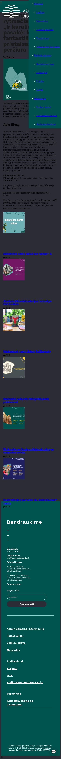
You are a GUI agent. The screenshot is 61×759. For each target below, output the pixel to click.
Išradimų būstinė (43, 107)
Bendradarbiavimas (45, 64)
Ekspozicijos (42, 21)
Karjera (39, 89)
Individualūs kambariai (46, 115)
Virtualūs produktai (44, 29)
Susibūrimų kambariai (46, 124)
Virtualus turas (42, 38)
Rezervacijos (40, 98)
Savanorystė (41, 72)
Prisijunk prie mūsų (42, 55)
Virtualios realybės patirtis (47, 46)
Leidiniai (40, 12)
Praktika (40, 81)
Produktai (38, 3)
